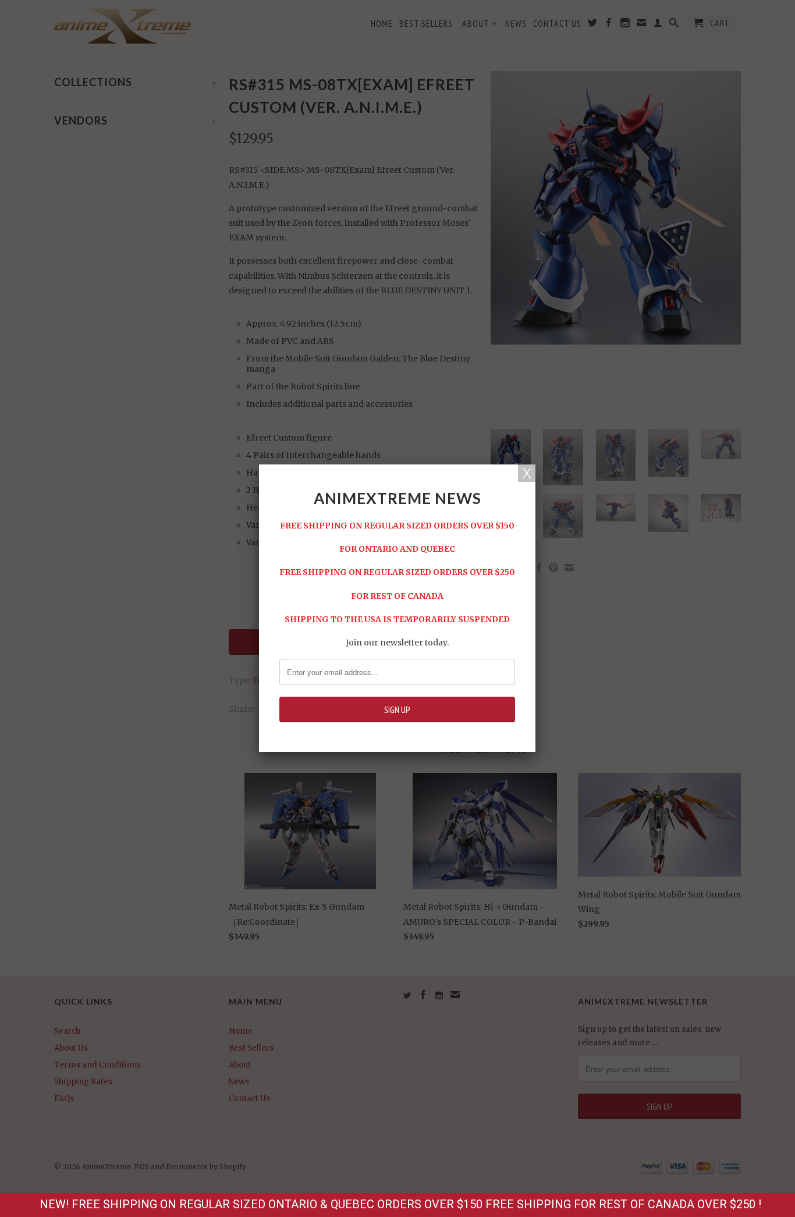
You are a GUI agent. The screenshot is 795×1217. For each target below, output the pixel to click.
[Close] (526, 473)
